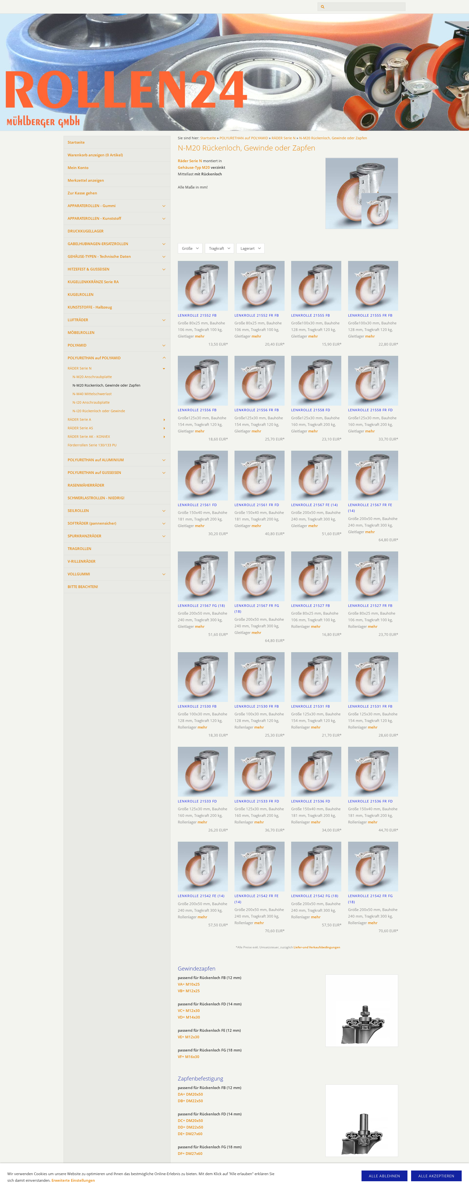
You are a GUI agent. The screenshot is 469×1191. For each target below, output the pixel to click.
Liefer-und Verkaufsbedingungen (317, 947)
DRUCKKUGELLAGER (86, 231)
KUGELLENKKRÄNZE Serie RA (93, 281)
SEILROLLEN (78, 510)
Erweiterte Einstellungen (73, 1180)
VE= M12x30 (188, 1036)
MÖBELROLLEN (81, 332)
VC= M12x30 (189, 1010)
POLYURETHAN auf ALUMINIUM (96, 459)
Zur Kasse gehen (82, 192)
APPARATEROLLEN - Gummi (92, 205)
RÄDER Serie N (80, 368)
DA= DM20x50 (190, 1094)
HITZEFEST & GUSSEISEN (88, 269)
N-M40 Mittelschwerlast (92, 394)
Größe (187, 248)
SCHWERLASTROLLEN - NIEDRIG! (96, 497)
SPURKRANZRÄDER (84, 535)
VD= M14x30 (189, 1017)
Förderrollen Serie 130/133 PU (92, 445)
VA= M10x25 (189, 984)
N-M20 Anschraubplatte (92, 377)
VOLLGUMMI (79, 573)
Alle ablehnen (384, 1175)
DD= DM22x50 (190, 1127)
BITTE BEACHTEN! (83, 586)
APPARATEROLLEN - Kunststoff (94, 218)
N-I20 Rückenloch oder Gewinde (99, 411)
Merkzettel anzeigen (86, 180)
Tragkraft (216, 248)
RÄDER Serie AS (80, 428)
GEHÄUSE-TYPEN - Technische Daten (99, 256)
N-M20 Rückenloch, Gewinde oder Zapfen (106, 385)
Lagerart (248, 248)
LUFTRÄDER (78, 319)
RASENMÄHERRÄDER (86, 485)
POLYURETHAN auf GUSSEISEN (94, 472)
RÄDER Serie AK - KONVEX (89, 436)
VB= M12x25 (189, 990)
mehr (199, 336)
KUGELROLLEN (81, 294)
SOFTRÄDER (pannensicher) (92, 523)
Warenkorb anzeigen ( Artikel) (95, 154)
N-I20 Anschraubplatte (91, 402)
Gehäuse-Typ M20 (194, 167)
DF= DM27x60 (190, 1153)
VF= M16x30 (188, 1056)
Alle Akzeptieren (436, 1175)
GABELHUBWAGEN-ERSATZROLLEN (98, 243)
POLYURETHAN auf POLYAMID (94, 357)
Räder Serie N (190, 160)
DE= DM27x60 (190, 1133)
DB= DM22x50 (190, 1100)
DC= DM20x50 (190, 1120)
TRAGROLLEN (79, 548)
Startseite (76, 142)
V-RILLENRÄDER (82, 561)
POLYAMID (77, 345)
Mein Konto (78, 167)
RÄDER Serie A (79, 419)
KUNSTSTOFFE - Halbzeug (90, 307)
